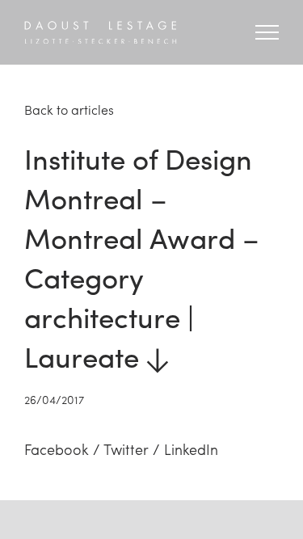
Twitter (126, 448)
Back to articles (69, 110)
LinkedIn (191, 448)
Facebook (56, 448)
